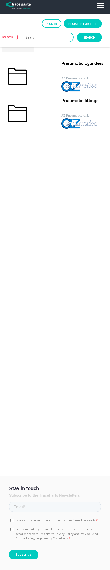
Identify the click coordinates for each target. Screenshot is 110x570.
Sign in (52, 24)
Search (89, 37)
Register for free (82, 24)
